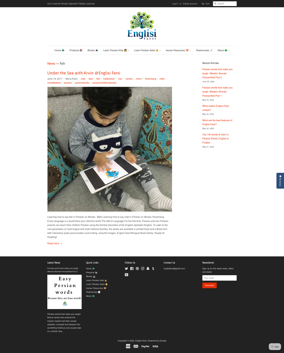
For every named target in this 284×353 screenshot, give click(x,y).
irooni (139, 78)
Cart (207, 3)
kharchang (150, 78)
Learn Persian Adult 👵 (146, 50)
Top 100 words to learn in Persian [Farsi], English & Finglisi (215, 138)
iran (120, 78)
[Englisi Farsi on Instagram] (142, 268)
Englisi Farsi (141, 340)
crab (83, 78)
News (51, 63)
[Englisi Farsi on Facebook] (132, 268)
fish (98, 78)
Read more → (54, 243)
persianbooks (82, 82)
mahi (162, 78)
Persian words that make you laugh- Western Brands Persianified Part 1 (217, 91)
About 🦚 (223, 50)
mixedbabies (54, 82)
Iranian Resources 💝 (177, 50)
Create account (190, 3)
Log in (175, 3)
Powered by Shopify (157, 340)
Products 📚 (76, 50)
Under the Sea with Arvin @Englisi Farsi (83, 73)
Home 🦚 (59, 50)
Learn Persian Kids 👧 (115, 50)
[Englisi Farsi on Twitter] (126, 268)
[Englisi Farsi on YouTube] (126, 275)
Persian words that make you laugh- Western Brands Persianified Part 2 (217, 73)
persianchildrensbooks (104, 82)
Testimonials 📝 (204, 50)
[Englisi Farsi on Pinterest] (137, 268)
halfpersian (109, 78)
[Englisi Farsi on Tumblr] (153, 268)
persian (68, 82)
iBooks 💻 (92, 50)
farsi (91, 78)
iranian (129, 78)
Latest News (53, 262)
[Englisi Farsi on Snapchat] (148, 268)
